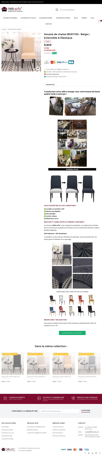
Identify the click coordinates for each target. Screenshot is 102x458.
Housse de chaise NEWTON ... (11, 377)
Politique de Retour (58, 436)
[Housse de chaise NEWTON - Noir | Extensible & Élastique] (12, 363)
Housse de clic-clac (7, 433)
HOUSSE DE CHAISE (14, 29)
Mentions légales (32, 430)
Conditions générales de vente (37, 433)
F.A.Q (92, 18)
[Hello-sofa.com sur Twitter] (89, 453)
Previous (4, 366)
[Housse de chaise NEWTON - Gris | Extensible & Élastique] (89, 363)
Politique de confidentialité (36, 427)
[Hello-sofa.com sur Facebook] (85, 453)
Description (50, 84)
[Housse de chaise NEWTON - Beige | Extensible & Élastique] (63, 363)
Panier (84, 18)
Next (98, 366)
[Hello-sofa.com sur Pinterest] (100, 453)
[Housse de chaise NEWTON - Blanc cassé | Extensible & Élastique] (38, 363)
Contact (48, 24)
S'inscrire (85, 410)
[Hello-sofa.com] (24, 9)
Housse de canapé (10, 18)
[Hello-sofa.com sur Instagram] (96, 453)
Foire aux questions (58, 430)
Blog (76, 18)
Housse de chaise (45, 18)
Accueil (3, 29)
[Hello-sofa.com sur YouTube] (92, 453)
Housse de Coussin (63, 18)
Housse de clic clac (28, 18)
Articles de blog (57, 433)
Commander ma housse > (72, 333)
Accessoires (5, 427)
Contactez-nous (57, 427)
